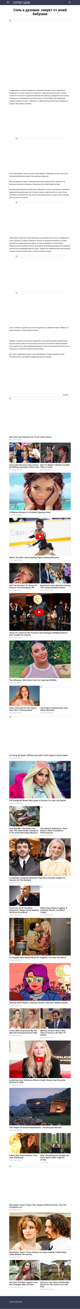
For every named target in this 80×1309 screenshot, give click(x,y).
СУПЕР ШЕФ (21, 2)
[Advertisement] (40, 73)
